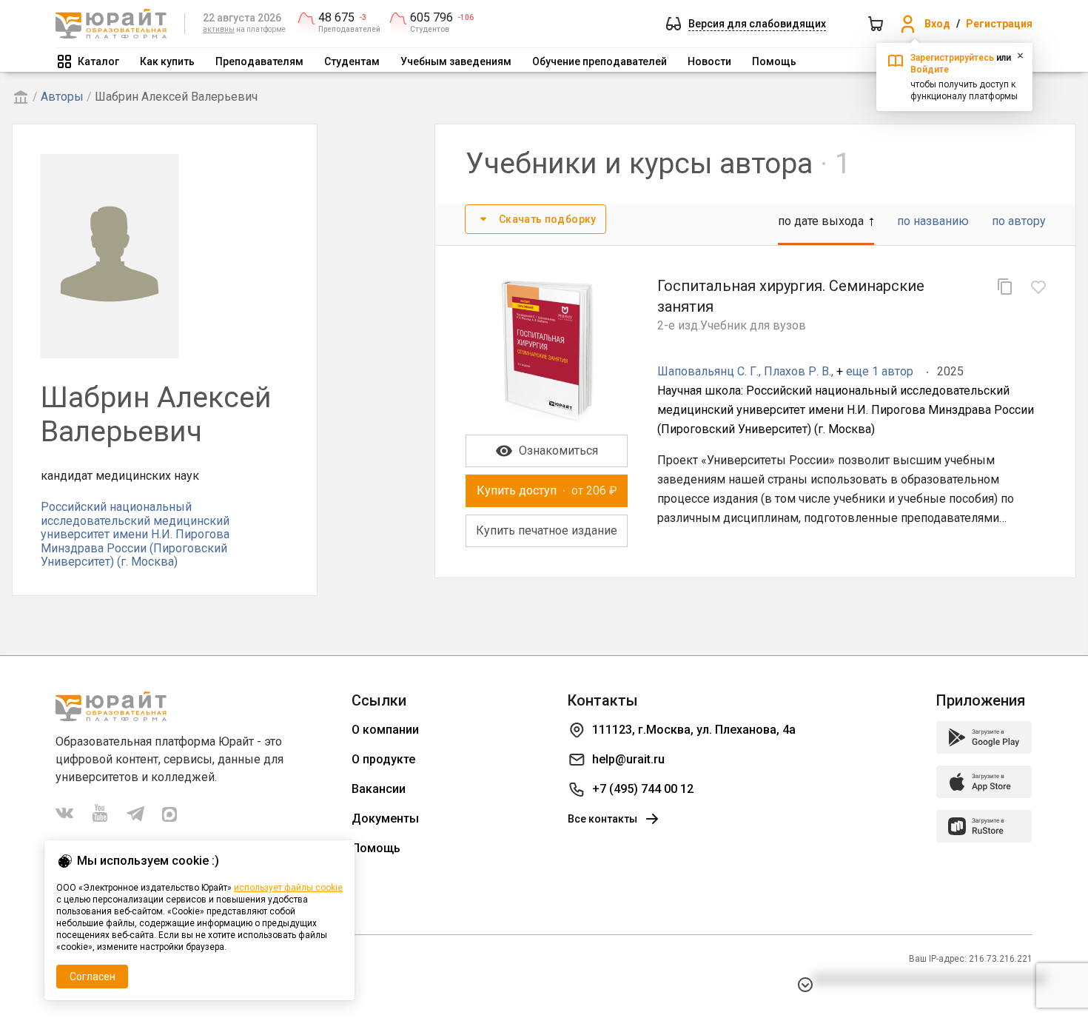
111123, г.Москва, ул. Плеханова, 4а (694, 730)
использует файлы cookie (288, 888)
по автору (1019, 221)
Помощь (774, 61)
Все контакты (602, 819)
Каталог (98, 61)
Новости (709, 61)
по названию (933, 221)
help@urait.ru (628, 759)
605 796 (431, 18)
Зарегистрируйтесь (952, 58)
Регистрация (999, 24)
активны (219, 29)
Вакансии (379, 789)
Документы (385, 818)
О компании (385, 730)
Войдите (929, 69)
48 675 (336, 18)
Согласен (92, 976)
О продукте (383, 759)
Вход (937, 24)
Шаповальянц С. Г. (708, 371)
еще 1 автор (879, 371)
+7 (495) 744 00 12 (643, 789)
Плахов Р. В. (797, 371)
